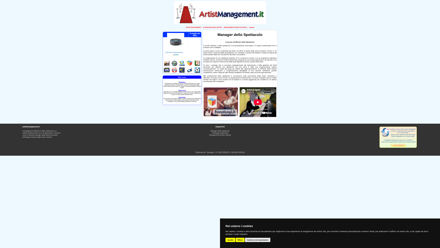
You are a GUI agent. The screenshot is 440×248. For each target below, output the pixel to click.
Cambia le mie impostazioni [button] (257, 240)
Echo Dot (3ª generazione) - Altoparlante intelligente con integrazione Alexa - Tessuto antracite (175, 52)
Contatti (251, 27)
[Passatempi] (221, 116)
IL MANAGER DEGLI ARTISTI (212, 27)
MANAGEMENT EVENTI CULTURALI (235, 27)
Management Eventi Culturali (220, 135)
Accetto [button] (230, 240)
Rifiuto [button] (240, 240)
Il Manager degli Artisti (220, 133)
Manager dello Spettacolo (220, 131)
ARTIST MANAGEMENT (193, 27)
